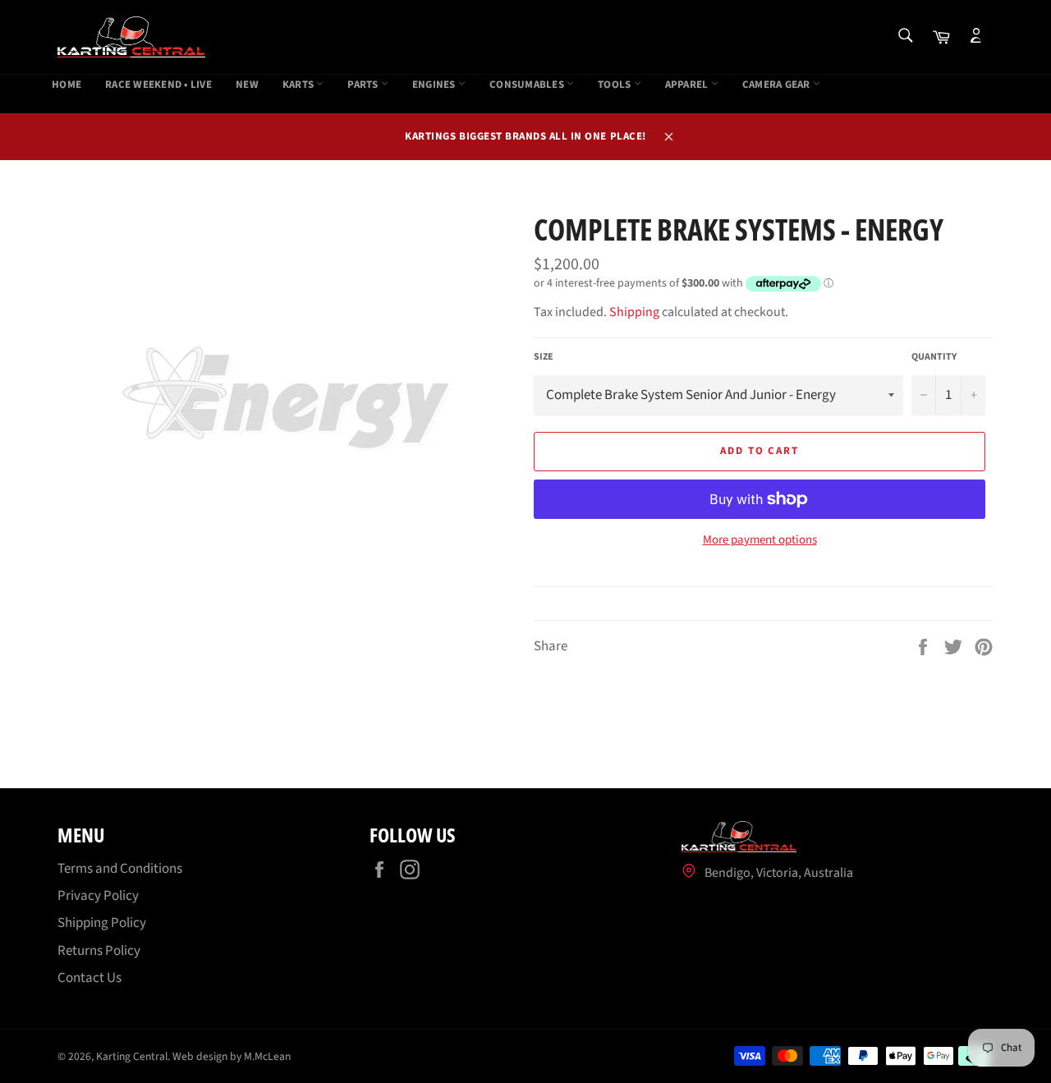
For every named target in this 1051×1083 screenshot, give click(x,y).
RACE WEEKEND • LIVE (158, 85)
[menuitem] (66, 85)
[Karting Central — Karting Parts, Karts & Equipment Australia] (131, 36)
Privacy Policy (98, 896)
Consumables (528, 85)
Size (543, 357)
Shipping (634, 312)
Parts (364, 85)
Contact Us (89, 978)
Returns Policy (98, 951)
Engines (435, 85)
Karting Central (132, 1056)
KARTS (299, 85)
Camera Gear (777, 85)
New (247, 85)
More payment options (760, 540)
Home (66, 85)
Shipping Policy (101, 923)
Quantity (934, 357)
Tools (616, 85)
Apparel (688, 85)
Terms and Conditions (119, 869)
